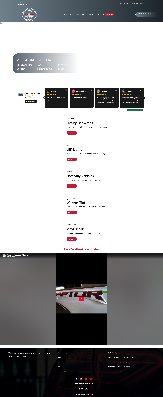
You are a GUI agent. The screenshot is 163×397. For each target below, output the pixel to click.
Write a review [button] (30, 101)
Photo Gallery (62, 371)
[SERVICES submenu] (103, 14)
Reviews (60, 366)
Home (59, 357)
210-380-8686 (116, 366)
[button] (144, 97)
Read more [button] (100, 105)
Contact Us (71, 133)
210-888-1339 (126, 366)
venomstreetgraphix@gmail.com (121, 362)
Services (60, 362)
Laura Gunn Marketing (87, 394)
